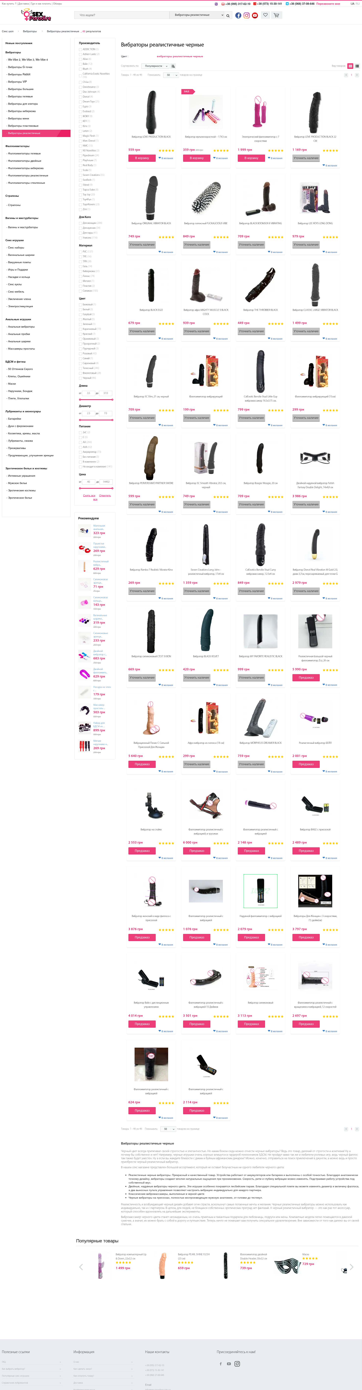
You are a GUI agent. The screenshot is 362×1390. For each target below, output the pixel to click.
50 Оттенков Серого (19, 369)
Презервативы (16, 448)
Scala (87, 170)
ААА (87, 447)
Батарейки (13, 418)
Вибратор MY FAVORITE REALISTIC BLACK (260, 656)
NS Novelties (91, 150)
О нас (76, 1362)
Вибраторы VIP (16, 81)
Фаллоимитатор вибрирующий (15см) (315, 396)
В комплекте (91, 461)
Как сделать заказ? (83, 1369)
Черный (89, 378)
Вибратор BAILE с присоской (315, 829)
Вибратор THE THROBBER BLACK (260, 310)
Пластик (89, 286)
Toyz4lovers (91, 204)
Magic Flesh (91, 136)
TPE (87, 256)
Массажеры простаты (20, 348)
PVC (88, 251)
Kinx (87, 126)
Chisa (87, 82)
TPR (87, 261)
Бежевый (89, 304)
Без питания (91, 457)
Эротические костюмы (21, 490)
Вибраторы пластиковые (22, 125)
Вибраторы (30, 31)
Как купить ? (9, 3)
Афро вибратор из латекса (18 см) (206, 743)
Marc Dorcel (91, 140)
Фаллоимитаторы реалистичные (27, 175)
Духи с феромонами (19, 426)
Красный (89, 334)
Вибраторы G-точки (19, 67)
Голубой (89, 314)
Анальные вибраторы (20, 326)
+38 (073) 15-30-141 (154, 1370)
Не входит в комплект (97, 466)
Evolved (88, 111)
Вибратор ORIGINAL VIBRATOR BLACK (151, 223)
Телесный (91, 368)
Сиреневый (91, 363)
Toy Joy (89, 194)
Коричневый (92, 329)
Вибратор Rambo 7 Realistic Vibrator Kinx (151, 569)
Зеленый (89, 324)
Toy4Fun (89, 199)
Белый (88, 309)
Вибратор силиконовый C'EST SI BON (151, 656)
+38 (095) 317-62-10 (154, 1365)
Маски (11, 383)
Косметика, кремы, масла (23, 433)
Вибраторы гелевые (19, 96)
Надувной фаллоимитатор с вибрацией (260, 916)
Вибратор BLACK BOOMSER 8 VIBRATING (260, 223)
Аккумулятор (92, 452)
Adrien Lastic (91, 54)
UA (352, 3)
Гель (87, 266)
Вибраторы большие (20, 89)
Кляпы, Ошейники (18, 376)
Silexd (88, 185)
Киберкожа (91, 271)
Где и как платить (41, 3)
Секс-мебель (15, 291)
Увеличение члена (18, 299)
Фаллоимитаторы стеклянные (25, 182)
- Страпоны (13, 205)
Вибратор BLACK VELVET (206, 656)
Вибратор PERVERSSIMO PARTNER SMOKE (151, 483)
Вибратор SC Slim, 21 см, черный (151, 396)
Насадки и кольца (18, 277)
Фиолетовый (92, 373)
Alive (87, 59)
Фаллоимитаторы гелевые (23, 153)
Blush (87, 69)
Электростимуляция (19, 306)
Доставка (23, 3)
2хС (86, 432)
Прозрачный (91, 343)
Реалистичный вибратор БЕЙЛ (315, 743)
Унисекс (90, 237)
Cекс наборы (15, 247)
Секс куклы (14, 284)
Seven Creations (93, 175)
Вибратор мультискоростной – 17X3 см (206, 137)
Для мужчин (91, 228)
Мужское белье (16, 483)
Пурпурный (91, 348)
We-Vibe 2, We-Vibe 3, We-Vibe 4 (27, 59)
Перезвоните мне (328, 4)
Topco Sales (90, 189)
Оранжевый (91, 339)
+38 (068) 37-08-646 (154, 1375)
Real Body (89, 165)
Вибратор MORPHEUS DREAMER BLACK (260, 743)
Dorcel (88, 96)
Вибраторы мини (17, 118)
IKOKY (87, 116)
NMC (88, 145)
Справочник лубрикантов (15, 1383)
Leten (87, 131)
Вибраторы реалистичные (63, 31)
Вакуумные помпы (18, 262)
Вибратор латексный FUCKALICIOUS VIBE (206, 223)
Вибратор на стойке (151, 829)
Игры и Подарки (17, 269)
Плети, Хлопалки (17, 398)
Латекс (89, 276)
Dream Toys (91, 101)
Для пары (90, 233)
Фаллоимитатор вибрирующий (205, 396)
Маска (305, 1254)
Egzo (87, 106)
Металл (88, 281)
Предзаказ (306, 677)
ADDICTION (91, 49)
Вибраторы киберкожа (21, 111)
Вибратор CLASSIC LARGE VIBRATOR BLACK (315, 310)
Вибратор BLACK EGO (151, 310)
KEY (86, 121)
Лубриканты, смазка (19, 440)
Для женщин (92, 223)
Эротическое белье (19, 497)
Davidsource (91, 87)
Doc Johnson (91, 92)
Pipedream (91, 155)
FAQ (4, 1362)
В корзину (142, 158)
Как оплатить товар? (84, 1376)
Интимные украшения (20, 475)
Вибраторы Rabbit (18, 74)
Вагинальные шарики (20, 255)
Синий (88, 358)
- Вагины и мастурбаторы (22, 227)
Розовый (90, 353)
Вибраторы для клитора (22, 103)
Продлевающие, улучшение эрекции (30, 455)
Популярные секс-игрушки (15, 1376)
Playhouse (90, 160)
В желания (167, 158)
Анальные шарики (18, 341)
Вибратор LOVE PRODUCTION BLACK (151, 137)
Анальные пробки (18, 334)
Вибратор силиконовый (260, 1002)
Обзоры (57, 3)
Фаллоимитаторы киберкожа (25, 168)
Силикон (90, 291)
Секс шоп (8, 31)
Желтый (89, 319)
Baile (87, 64)
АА (87, 442)
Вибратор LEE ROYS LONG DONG (315, 223)
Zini (86, 209)
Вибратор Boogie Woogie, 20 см (261, 483)
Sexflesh (89, 180)
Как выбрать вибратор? (13, 1369)
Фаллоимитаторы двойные (23, 160)
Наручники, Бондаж (19, 391)
